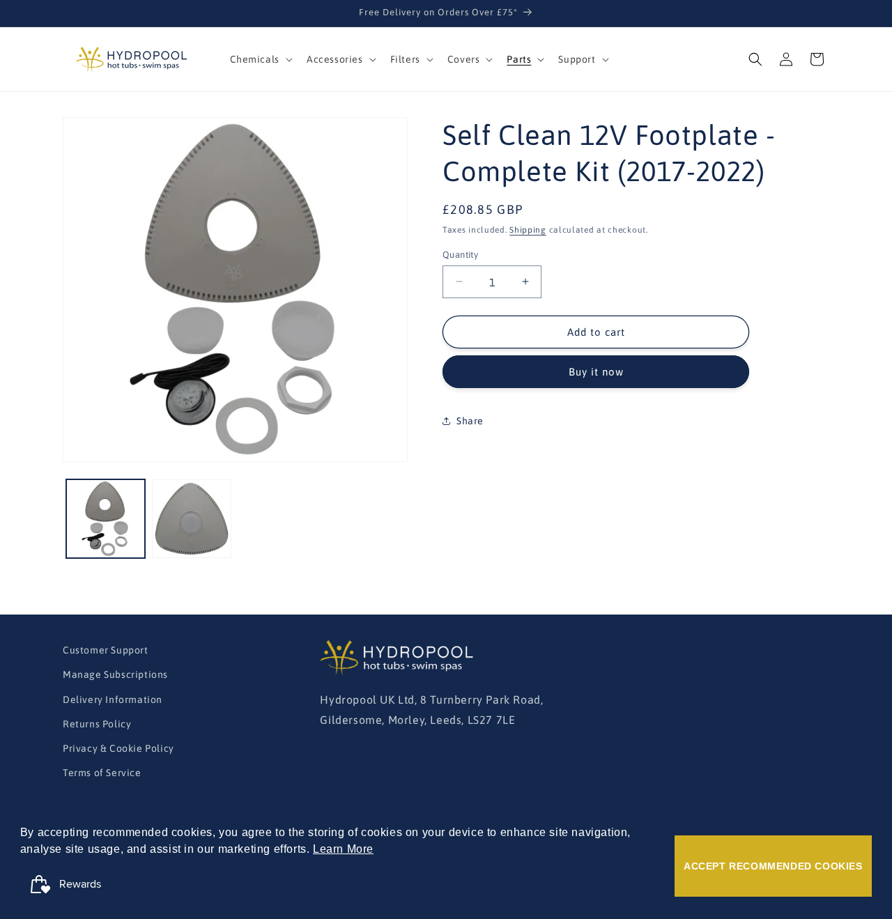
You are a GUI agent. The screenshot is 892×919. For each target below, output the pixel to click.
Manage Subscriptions (115, 675)
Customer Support (105, 650)
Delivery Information (112, 699)
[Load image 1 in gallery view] (105, 518)
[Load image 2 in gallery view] (191, 518)
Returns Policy (97, 723)
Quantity (460, 254)
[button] (260, 59)
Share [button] (470, 420)
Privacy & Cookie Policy (118, 748)
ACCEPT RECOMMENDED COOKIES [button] (773, 866)
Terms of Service (102, 772)
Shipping (527, 230)
